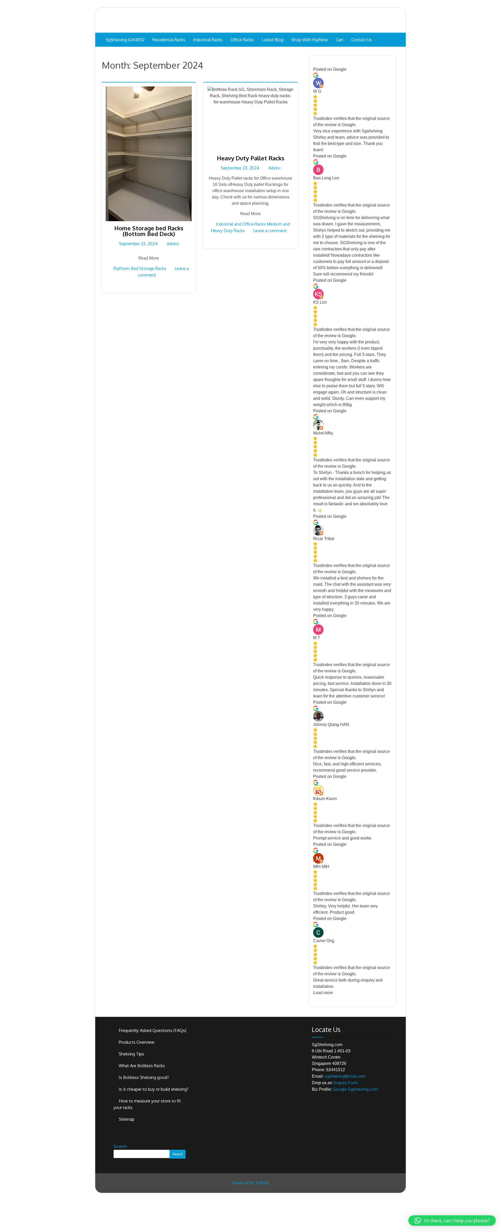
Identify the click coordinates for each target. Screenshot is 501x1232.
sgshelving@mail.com (345, 1076)
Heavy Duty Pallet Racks (250, 158)
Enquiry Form (345, 1082)
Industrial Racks (208, 39)
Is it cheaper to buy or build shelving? (153, 1089)
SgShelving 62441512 (125, 39)
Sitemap (126, 1119)
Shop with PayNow (309, 39)
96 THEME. (259, 1183)
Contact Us (361, 39)
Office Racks (242, 39)
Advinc (173, 243)
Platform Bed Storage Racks (140, 268)
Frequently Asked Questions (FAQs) (152, 1030)
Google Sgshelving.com (355, 1089)
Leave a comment (270, 230)
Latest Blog (272, 39)
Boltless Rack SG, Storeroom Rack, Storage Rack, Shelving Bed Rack (250, 20)
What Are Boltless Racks (142, 1065)
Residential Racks (168, 39)
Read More (149, 258)
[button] (452, 1220)
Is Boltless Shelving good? (144, 1077)
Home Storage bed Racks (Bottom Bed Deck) (148, 230)
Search (120, 1146)
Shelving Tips (131, 1054)
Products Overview (136, 1042)
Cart (339, 39)
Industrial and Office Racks (241, 224)
